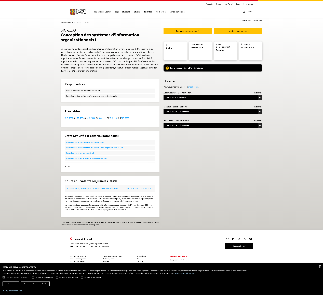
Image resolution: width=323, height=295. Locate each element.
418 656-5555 (184, 260)
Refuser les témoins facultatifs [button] (35, 284)
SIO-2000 (125, 118)
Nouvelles (209, 4)
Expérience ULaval (102, 12)
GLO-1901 (69, 118)
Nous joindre (248, 4)
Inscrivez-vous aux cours (238, 31)
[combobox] (320, 266)
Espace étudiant (122, 12)
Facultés (148, 12)
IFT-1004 (80, 118)
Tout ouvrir (257, 93)
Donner (219, 4)
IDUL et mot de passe (78, 259)
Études (137, 12)
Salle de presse (109, 259)
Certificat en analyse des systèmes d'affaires (85, 163)
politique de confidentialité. (184, 273)
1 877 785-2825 (103, 246)
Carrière (106, 261)
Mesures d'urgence (178, 256)
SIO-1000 (91, 118)
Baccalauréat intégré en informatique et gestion (87, 158)
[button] (12, 290)
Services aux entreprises (112, 256)
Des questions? (239, 246)
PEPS (139, 259)
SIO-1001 (102, 118)
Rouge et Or (141, 261)
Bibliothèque (141, 256)
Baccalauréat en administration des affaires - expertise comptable (94, 147)
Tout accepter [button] (11, 284)
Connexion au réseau (77, 261)
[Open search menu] (244, 12)
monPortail (229, 4)
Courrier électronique (78, 256)
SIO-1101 (114, 118)
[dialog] (161, 279)
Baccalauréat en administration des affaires (85, 142)
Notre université (177, 12)
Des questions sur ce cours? (187, 31)
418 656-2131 (83, 246)
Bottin (238, 4)
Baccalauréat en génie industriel (80, 153)
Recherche (161, 12)
